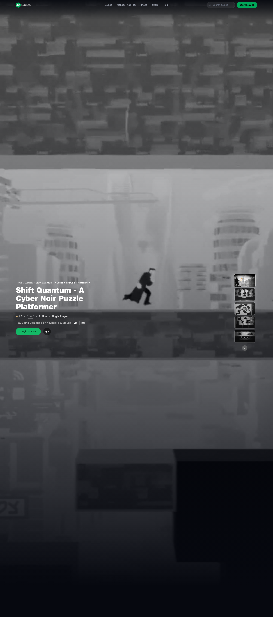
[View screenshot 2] (244, 308)
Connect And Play (126, 5)
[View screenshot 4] (244, 336)
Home (19, 283)
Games (108, 5)
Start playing (247, 5)
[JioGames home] (56, 5)
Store (155, 5)
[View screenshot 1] (244, 294)
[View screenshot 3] (244, 322)
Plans (144, 5)
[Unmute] (47, 331)
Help (166, 5)
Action (29, 283)
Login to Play (28, 332)
